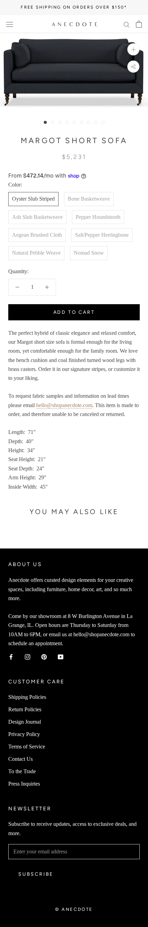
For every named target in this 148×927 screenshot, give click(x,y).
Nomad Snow (89, 253)
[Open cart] (139, 24)
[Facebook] (11, 656)
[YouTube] (60, 656)
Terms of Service (26, 746)
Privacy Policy (24, 734)
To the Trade (22, 771)
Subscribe (35, 874)
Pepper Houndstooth (98, 217)
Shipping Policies (27, 697)
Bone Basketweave (89, 199)
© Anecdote (74, 909)
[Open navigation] (9, 24)
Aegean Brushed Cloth (37, 235)
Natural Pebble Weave (36, 253)
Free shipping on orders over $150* (74, 7)
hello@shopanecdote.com (64, 405)
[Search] (127, 24)
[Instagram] (27, 656)
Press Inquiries (24, 784)
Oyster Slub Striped (33, 199)
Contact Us (20, 759)
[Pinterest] (44, 656)
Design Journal (24, 722)
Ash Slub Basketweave (37, 217)
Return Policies (24, 709)
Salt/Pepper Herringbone (102, 235)
